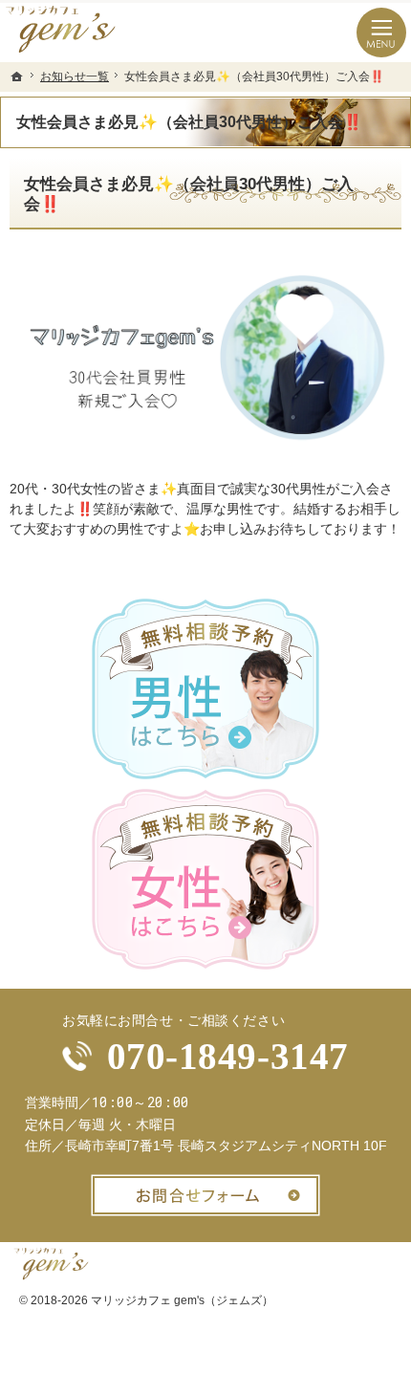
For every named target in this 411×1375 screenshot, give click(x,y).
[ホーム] (17, 76)
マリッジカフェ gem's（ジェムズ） (182, 1300)
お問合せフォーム (205, 1195)
